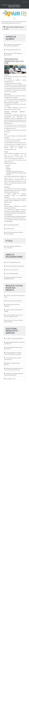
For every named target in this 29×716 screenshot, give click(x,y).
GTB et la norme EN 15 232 (12, 269)
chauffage (16, 76)
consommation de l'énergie (14, 86)
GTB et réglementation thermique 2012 (15, 266)
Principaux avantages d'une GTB (13, 49)
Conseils (3, 21)
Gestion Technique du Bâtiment (19, 21)
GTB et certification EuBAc (12, 273)
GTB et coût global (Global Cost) (13, 262)
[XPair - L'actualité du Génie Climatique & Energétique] (14, 13)
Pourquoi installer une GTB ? (12, 224)
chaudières (17, 80)
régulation (8, 90)
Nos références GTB (10, 378)
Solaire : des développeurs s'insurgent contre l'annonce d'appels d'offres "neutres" (14, 5)
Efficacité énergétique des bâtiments (14, 300)
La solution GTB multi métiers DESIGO (14, 338)
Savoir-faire (8, 21)
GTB (8, 78)
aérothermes (16, 115)
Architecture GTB (10, 228)
